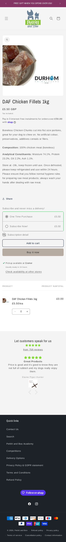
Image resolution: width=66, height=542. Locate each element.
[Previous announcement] (5, 3)
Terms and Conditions (18, 472)
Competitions (13, 451)
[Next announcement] (60, 3)
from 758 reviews (33, 349)
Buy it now (33, 252)
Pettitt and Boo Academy (19, 443)
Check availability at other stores (24, 271)
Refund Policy (14, 480)
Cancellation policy (33, 535)
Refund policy (37, 530)
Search (10, 436)
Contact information (53, 535)
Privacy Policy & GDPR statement (24, 465)
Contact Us (12, 429)
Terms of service (14, 535)
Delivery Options (15, 458)
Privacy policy (52, 530)
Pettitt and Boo (21, 530)
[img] (33, 345)
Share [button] (9, 198)
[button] (6, 18)
